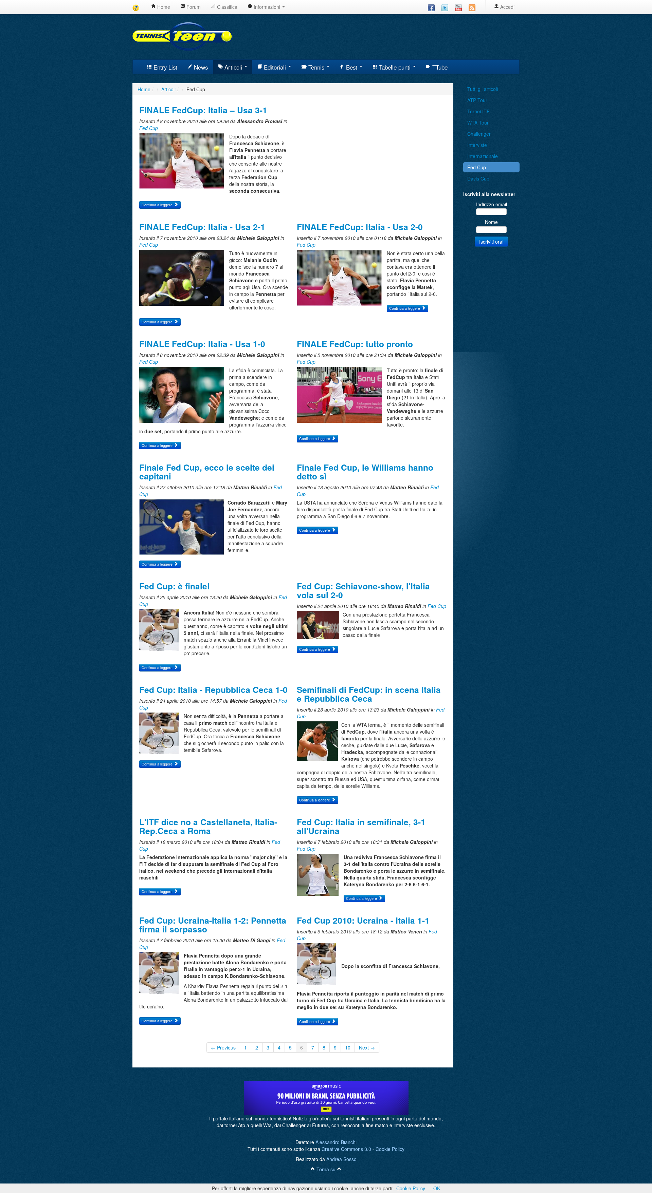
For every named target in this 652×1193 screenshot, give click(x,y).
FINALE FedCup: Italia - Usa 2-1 (202, 227)
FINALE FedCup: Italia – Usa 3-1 (203, 110)
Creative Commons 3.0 (346, 1148)
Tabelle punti (394, 67)
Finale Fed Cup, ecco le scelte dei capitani (206, 471)
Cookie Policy (390, 1148)
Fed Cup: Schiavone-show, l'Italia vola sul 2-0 (363, 590)
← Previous (223, 1047)
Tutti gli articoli (482, 89)
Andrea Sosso (341, 1159)
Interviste (477, 144)
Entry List (164, 67)
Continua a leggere (158, 204)
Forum (193, 6)
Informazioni (267, 6)
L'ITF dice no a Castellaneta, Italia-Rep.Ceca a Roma (208, 826)
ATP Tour (477, 100)
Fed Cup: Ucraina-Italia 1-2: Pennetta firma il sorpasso (212, 924)
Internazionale (482, 156)
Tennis (316, 67)
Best (351, 67)
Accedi (506, 6)
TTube (439, 67)
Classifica (226, 6)
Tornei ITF (478, 111)
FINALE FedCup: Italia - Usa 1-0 (202, 344)
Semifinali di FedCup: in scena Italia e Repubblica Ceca (369, 693)
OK (436, 1188)
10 (347, 1047)
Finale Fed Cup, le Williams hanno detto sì (365, 471)
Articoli (233, 67)
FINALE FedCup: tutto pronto (355, 344)
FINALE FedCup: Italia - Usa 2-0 (360, 227)
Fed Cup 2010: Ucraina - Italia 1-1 (363, 920)
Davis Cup (478, 178)
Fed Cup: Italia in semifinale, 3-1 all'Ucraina (361, 826)
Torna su (326, 1169)
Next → (367, 1047)
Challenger (479, 133)
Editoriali (275, 67)
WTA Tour (478, 122)
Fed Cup (148, 128)
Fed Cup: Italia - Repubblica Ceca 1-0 (213, 689)
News (200, 67)
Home (163, 6)
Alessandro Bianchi (336, 1142)
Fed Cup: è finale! (174, 586)
